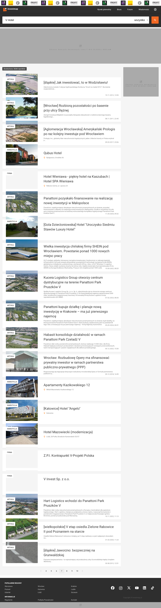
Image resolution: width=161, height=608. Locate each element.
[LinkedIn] (145, 588)
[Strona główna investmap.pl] (10, 9)
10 (77, 571)
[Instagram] (121, 588)
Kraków (74, 586)
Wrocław (41, 586)
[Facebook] (112, 588)
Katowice (41, 589)
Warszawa (8, 586)
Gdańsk (7, 592)
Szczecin (74, 592)
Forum (130, 9)
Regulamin (8, 600)
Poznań (7, 589)
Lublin (73, 589)
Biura (119, 9)
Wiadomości (144, 9)
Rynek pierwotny (104, 9)
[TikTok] (152, 588)
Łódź (39, 592)
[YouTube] (137, 588)
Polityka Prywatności (45, 600)
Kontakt (74, 600)
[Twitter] (129, 588)
